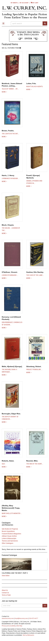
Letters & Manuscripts (9, 538)
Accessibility (11, 626)
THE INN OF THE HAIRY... (34, 464)
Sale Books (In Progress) (10, 529)
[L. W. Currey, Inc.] (24, 12)
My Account (24, 2)
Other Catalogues (7, 543)
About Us (5, 590)
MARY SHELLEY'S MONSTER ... (12, 513)
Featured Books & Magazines (11, 534)
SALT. (3, 464)
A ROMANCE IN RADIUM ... (11, 178)
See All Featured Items (11, 48)
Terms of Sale (6, 595)
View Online (6, 576)
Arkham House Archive (9, 536)
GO (45, 605)
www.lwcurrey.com (8, 618)
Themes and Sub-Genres (10, 541)
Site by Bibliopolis (28, 635)
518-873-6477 (33, 618)
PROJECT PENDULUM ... (34, 369)
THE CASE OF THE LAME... (35, 275)
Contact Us (5, 593)
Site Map (19, 626)
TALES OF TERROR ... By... (10, 89)
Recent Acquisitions (8, 531)
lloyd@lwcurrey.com (21, 618)
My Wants (14, 2)
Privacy (4, 626)
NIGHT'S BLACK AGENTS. (34, 86)
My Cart (35, 2)
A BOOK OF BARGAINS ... (10, 275)
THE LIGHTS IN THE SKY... (10, 134)
